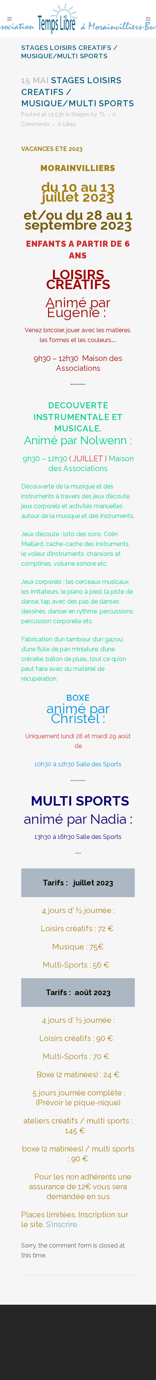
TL (102, 114)
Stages (80, 114)
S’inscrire (61, 1224)
